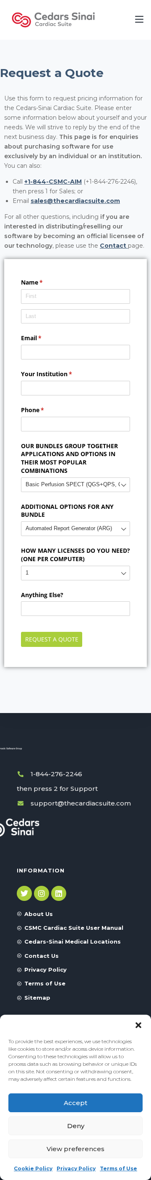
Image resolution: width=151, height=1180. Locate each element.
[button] (138, 1025)
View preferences (75, 1149)
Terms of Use (118, 1168)
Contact (114, 245)
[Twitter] (24, 893)
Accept (75, 1103)
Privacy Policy (76, 1168)
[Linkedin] (58, 893)
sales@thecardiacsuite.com (75, 201)
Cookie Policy (33, 1168)
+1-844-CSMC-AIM (53, 181)
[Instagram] (41, 893)
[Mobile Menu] (139, 20)
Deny (75, 1126)
